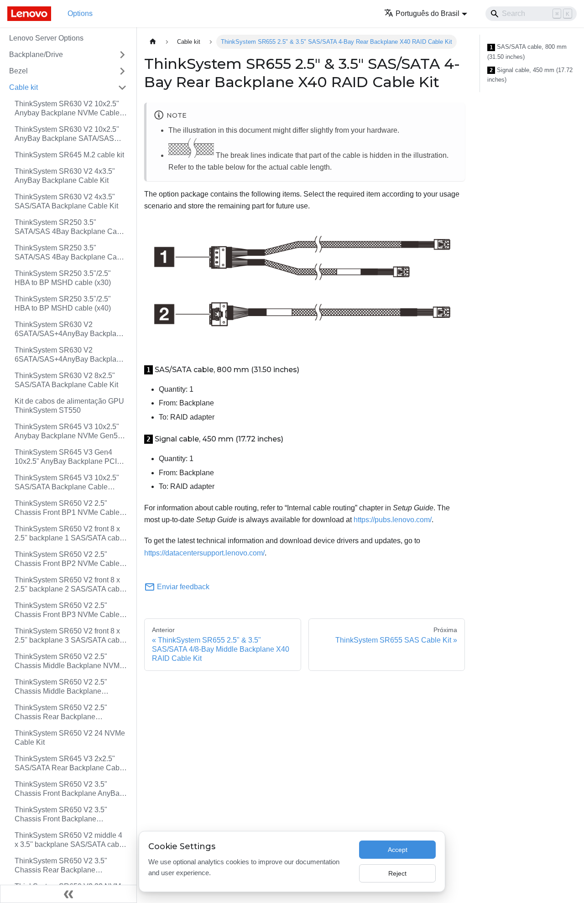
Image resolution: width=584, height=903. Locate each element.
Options (80, 13)
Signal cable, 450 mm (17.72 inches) (530, 75)
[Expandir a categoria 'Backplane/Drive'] (122, 54)
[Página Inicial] (153, 42)
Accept (397, 849)
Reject (397, 873)
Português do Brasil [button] (427, 13)
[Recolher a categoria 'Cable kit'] (122, 87)
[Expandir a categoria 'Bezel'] (122, 71)
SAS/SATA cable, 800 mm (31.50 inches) (527, 51)
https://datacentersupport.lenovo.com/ (204, 553)
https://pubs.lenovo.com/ (393, 520)
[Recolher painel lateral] (68, 894)
